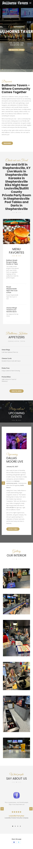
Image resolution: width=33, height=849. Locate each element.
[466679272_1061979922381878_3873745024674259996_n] (16, 604)
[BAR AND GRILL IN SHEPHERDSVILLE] (16, 748)
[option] (16, 482)
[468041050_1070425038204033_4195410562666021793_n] (16, 578)
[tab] (13, 826)
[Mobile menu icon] (30, 3)
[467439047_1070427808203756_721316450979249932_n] (16, 638)
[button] (3, 483)
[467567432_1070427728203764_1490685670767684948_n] (16, 714)
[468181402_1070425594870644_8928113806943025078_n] (16, 676)
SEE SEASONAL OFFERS (16, 50)
